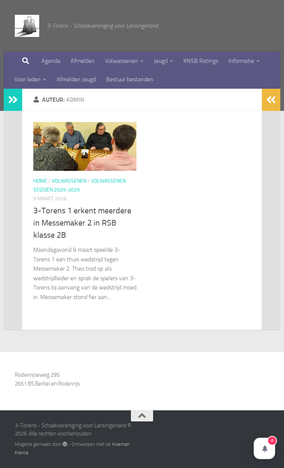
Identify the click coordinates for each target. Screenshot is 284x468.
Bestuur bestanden (129, 79)
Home (40, 181)
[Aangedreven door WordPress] (64, 444)
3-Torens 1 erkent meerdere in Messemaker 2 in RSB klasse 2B (82, 223)
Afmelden (83, 60)
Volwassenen (121, 60)
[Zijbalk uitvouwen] (13, 100)
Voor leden (27, 79)
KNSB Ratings (200, 60)
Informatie (241, 60)
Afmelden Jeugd (76, 79)
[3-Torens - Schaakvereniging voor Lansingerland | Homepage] (27, 26)
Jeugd (161, 60)
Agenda (50, 60)
